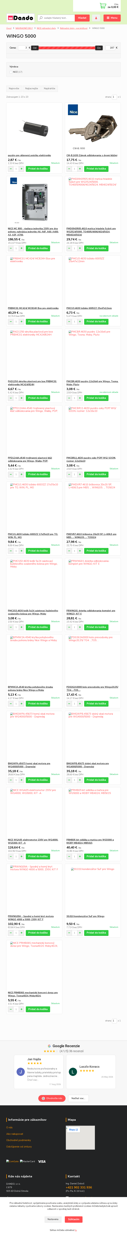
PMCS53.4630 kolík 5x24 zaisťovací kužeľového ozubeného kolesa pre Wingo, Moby (33, 612)
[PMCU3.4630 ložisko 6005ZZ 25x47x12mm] (92, 281)
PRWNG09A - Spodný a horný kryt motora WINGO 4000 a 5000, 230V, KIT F (31, 918)
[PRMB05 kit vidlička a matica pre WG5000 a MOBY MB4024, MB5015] (92, 813)
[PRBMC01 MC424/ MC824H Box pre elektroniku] (34, 281)
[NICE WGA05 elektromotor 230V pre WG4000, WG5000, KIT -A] (34, 813)
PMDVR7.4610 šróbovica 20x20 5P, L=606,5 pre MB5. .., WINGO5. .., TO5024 (91, 536)
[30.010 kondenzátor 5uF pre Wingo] (92, 889)
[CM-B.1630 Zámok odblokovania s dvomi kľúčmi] (92, 128)
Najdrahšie (49, 88)
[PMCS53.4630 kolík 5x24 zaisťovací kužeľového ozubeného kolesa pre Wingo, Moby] (34, 584)
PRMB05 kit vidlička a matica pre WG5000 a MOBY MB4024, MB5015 (90, 841)
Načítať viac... (78, 1098)
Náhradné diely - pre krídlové (73, 28)
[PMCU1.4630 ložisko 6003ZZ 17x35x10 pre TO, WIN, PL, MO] (34, 507)
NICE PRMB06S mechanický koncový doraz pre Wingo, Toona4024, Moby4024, (33, 994)
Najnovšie (14, 88)
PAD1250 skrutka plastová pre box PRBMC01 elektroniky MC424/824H (32, 383)
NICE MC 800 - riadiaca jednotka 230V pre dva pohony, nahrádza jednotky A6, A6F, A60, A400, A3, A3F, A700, (33, 231)
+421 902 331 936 (79, 1187)
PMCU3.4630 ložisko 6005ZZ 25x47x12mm (89, 308)
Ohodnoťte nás (54, 1098)
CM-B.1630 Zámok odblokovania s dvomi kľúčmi (91, 155)
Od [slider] (34, 48)
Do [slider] (99, 48)
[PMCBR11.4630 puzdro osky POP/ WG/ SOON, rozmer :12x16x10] (92, 431)
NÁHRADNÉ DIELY (24, 28)
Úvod (8, 28)
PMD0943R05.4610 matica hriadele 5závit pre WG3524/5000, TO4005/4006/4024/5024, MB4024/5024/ (91, 231)
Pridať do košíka (38, 168)
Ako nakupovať (14, 1134)
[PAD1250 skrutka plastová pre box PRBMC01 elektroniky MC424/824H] (34, 354)
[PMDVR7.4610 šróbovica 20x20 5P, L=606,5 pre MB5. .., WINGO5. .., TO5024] (92, 507)
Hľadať (82, 17)
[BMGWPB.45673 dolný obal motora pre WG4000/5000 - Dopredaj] (92, 737)
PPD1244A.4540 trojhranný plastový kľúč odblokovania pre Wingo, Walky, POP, (30, 459)
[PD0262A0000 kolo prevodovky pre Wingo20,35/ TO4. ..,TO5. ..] (92, 660)
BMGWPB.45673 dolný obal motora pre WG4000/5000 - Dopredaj (87, 765)
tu (76, 1230)
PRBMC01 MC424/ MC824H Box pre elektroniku (33, 308)
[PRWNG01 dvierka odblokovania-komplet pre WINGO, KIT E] (92, 584)
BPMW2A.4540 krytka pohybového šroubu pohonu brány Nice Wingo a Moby (30, 689)
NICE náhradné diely (46, 28)
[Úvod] (20, 18)
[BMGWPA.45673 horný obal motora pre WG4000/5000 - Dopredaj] (34, 737)
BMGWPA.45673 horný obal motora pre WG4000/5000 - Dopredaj (29, 765)
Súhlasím (73, 1219)
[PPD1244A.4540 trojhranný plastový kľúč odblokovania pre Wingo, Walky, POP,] (34, 431)
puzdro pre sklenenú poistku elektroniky (29, 155)
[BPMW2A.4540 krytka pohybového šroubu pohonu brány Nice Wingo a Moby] (34, 660)
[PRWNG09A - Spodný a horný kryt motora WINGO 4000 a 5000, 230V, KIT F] (34, 889)
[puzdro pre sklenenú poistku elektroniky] (34, 128)
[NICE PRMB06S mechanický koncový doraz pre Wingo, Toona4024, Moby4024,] (34, 966)
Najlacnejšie (31, 88)
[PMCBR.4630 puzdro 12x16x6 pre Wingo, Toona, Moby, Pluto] (92, 354)
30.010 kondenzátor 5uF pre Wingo (85, 916)
